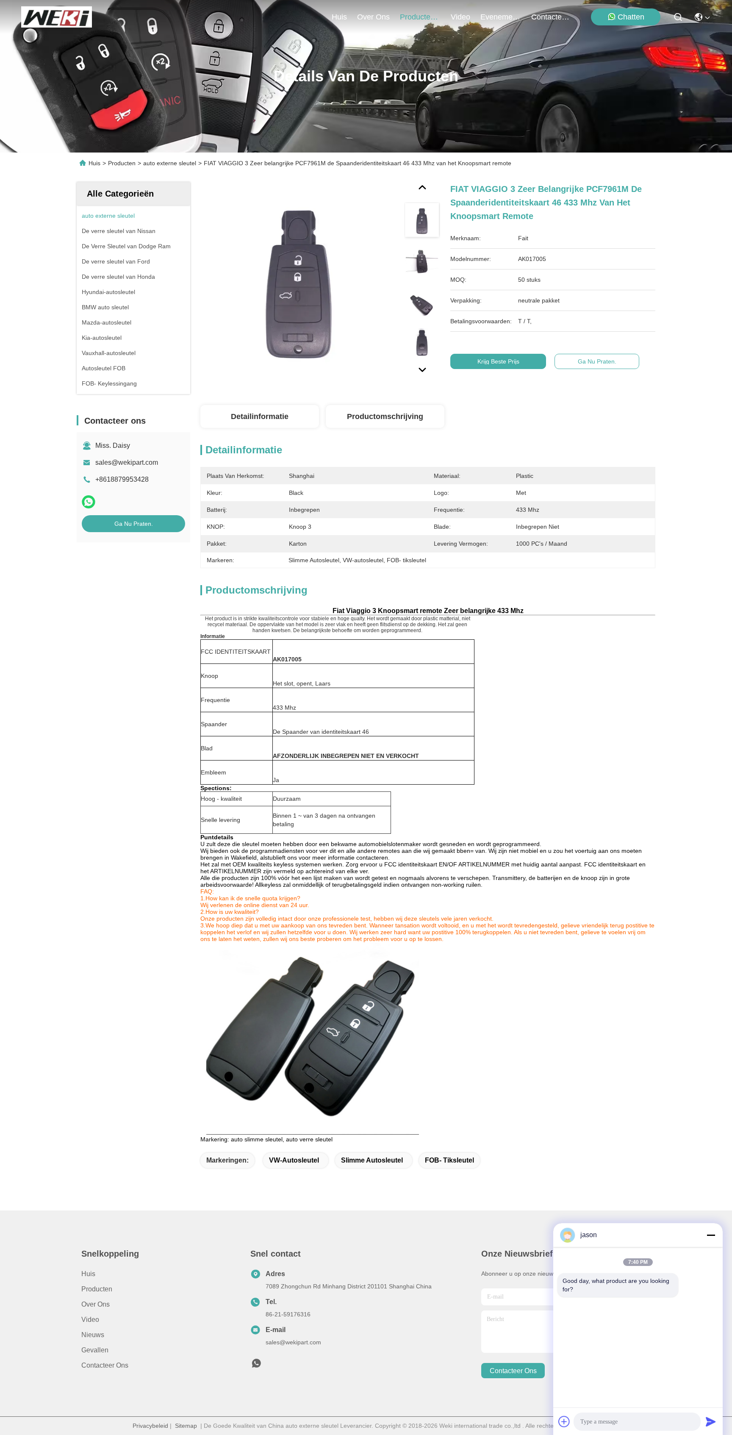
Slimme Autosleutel (372, 1160)
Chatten (631, 17)
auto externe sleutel (169, 163)
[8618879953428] (256, 1365)
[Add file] (564, 1421)
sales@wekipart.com (126, 462)
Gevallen (94, 1350)
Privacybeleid (150, 1425)
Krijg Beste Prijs (498, 361)
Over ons (95, 1304)
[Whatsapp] (88, 502)
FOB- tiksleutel (449, 1160)
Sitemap (186, 1425)
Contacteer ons (104, 1365)
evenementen (500, 17)
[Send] (711, 1421)
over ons (373, 17)
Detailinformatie (259, 416)
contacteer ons (551, 17)
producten (417, 17)
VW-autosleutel (294, 1160)
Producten (122, 163)
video (460, 17)
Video (90, 1319)
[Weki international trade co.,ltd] (56, 17)
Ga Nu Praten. (133, 523)
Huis (339, 17)
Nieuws (92, 1334)
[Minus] (711, 1235)
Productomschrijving (385, 416)
